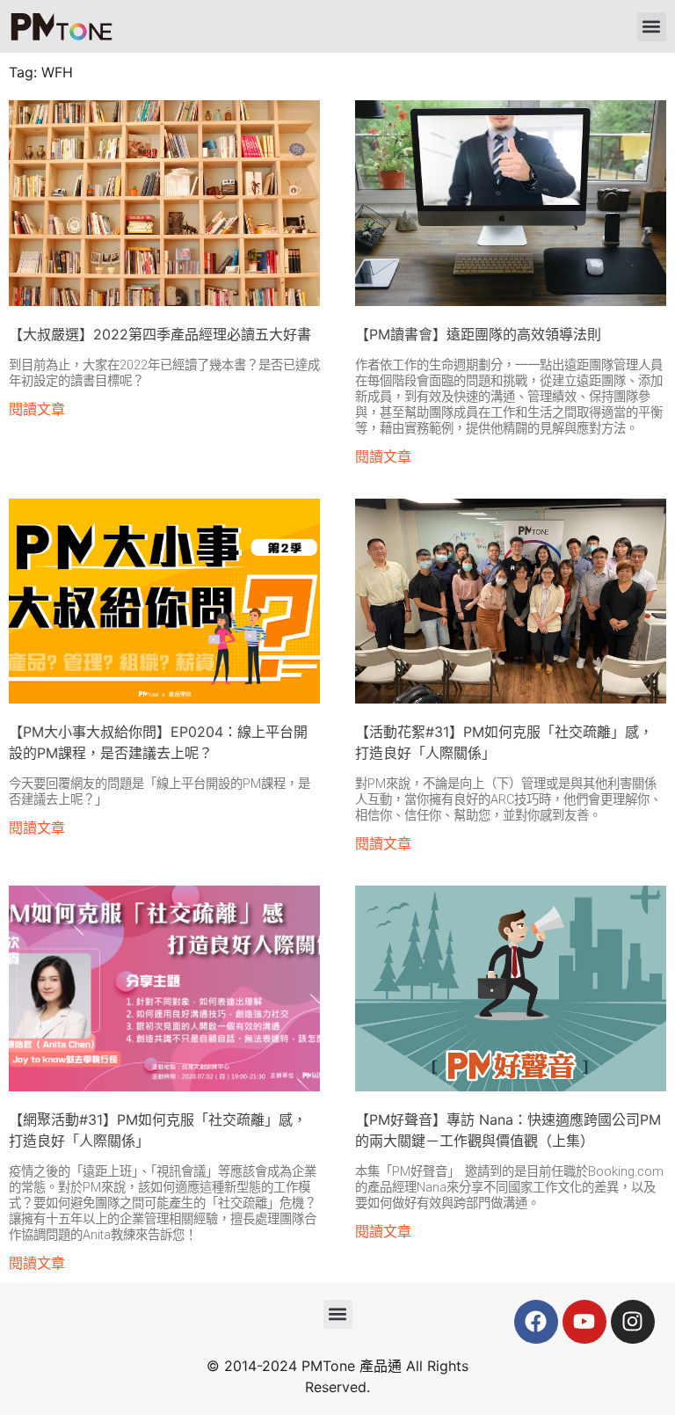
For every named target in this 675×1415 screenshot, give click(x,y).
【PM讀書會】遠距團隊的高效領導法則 (478, 334)
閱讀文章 (37, 409)
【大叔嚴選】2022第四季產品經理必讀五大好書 (160, 334)
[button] (651, 26)
